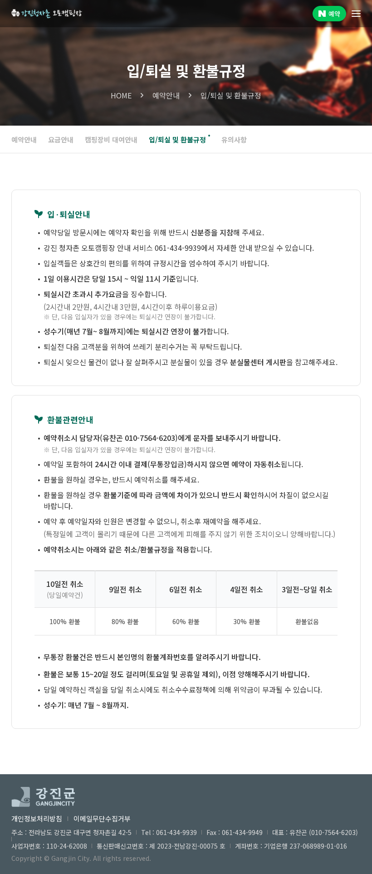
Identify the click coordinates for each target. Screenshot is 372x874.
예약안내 (24, 139)
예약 (334, 13)
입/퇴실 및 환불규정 (177, 139)
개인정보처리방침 (36, 818)
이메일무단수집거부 (102, 818)
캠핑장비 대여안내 (111, 139)
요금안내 (60, 139)
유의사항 (234, 139)
